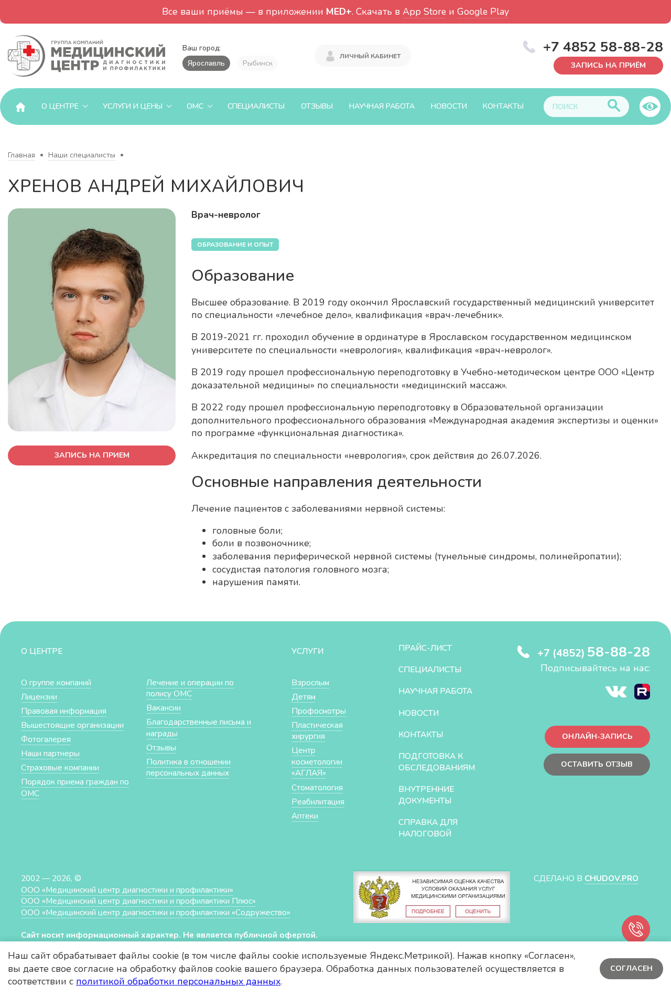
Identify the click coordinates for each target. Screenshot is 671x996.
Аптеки (304, 815)
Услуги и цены (133, 106)
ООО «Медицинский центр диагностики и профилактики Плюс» (138, 900)
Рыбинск (258, 63)
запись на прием (92, 455)
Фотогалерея (46, 739)
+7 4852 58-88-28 (603, 46)
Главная (21, 155)
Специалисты (256, 106)
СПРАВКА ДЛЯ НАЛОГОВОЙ (428, 828)
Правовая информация (63, 710)
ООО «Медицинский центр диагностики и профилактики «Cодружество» (155, 912)
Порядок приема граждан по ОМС (75, 787)
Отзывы (317, 106)
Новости (449, 106)
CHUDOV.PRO (611, 878)
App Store (424, 11)
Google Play (483, 11)
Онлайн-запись (597, 736)
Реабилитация (317, 801)
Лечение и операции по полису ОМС (190, 688)
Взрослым (310, 682)
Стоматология (317, 787)
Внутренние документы (426, 794)
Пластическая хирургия (317, 730)
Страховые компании (60, 767)
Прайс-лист (425, 647)
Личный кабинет (370, 56)
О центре (60, 106)
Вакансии (163, 707)
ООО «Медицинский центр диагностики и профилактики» (127, 889)
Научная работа (382, 106)
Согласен (631, 968)
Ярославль (206, 63)
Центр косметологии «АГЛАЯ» (316, 761)
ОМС (195, 106)
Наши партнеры (50, 753)
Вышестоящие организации (72, 724)
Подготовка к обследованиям (436, 761)
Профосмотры (318, 710)
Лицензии (39, 696)
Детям (303, 696)
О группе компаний (56, 682)
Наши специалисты (81, 155)
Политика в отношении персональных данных (188, 767)
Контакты (503, 106)
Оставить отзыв (597, 764)
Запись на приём (608, 64)
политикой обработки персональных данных (178, 981)
